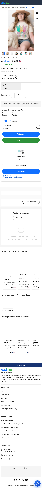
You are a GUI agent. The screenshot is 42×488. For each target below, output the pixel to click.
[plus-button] (24, 95)
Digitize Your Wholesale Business (12, 431)
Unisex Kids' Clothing (18, 7)
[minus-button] (12, 95)
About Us (4, 398)
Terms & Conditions (7, 402)
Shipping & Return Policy (9, 409)
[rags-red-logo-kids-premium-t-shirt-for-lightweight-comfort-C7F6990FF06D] (24, 264)
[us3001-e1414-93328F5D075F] (9, 329)
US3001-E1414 (8, 340)
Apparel (8, 7)
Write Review (21, 218)
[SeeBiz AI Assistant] (37, 483)
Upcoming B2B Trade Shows (10, 434)
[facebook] (15, 480)
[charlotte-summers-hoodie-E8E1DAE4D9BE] (10, 264)
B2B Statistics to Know (8, 438)
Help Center (5, 395)
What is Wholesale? (7, 420)
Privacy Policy (5, 405)
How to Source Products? (9, 427)
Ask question (31, 202)
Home (2, 7)
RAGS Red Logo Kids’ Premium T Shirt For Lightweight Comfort (24, 279)
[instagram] (19, 480)
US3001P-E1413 (23, 340)
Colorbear (6, 61)
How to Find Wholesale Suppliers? (12, 424)
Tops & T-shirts (29, 7)
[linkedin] (26, 480)
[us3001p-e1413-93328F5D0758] (23, 329)
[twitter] (22, 480)
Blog (2, 391)
